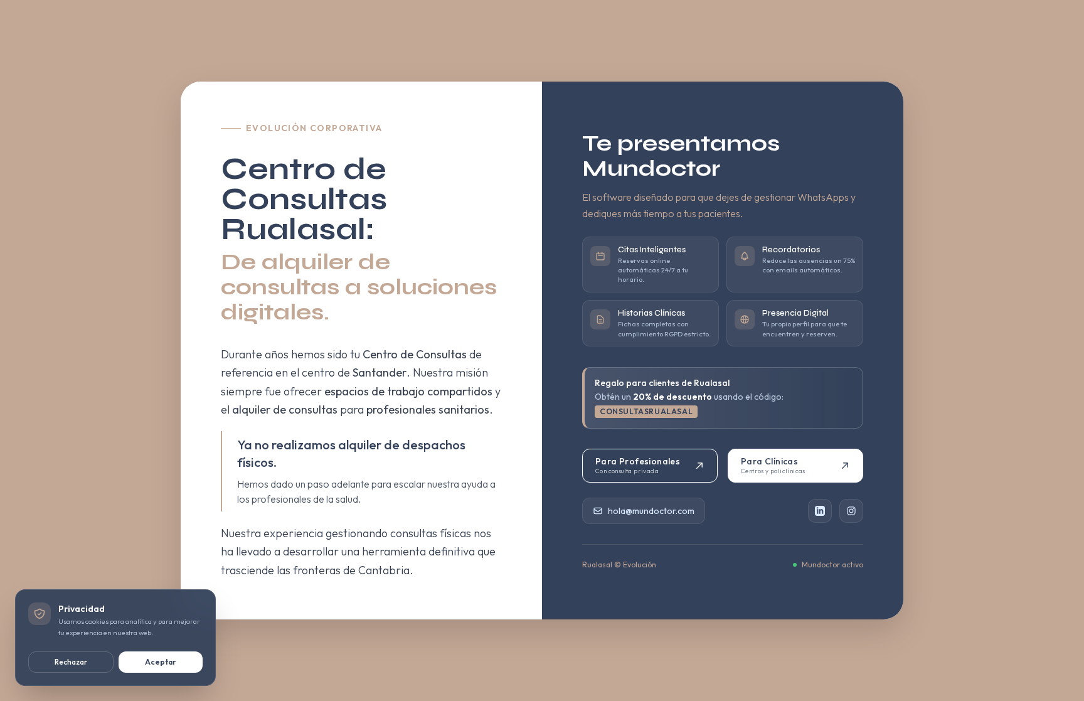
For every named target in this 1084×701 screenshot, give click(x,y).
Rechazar (71, 661)
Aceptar (160, 661)
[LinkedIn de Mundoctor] (820, 511)
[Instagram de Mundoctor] (851, 511)
